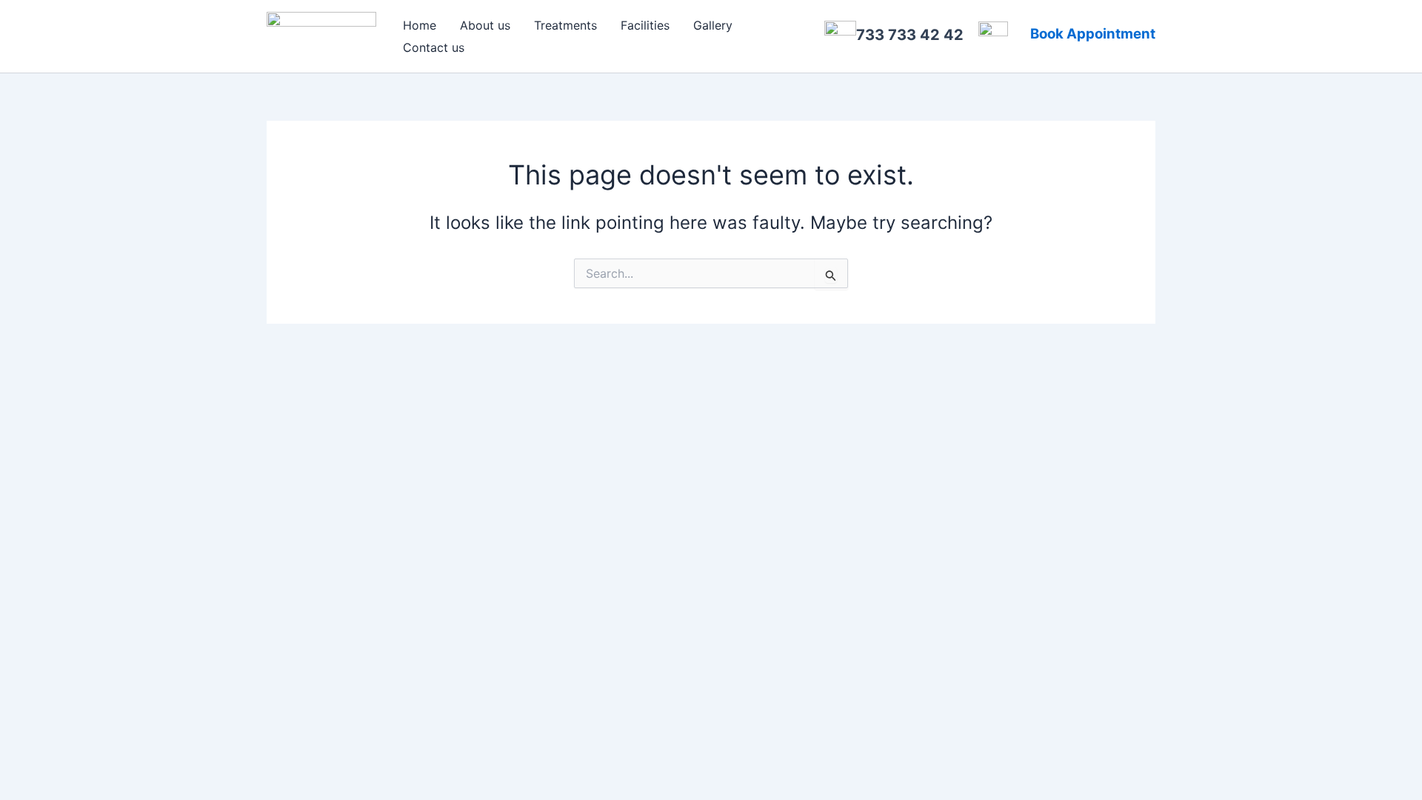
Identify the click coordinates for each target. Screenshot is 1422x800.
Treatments (565, 25)
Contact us (433, 47)
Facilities (645, 25)
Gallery (712, 25)
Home (419, 25)
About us (485, 25)
